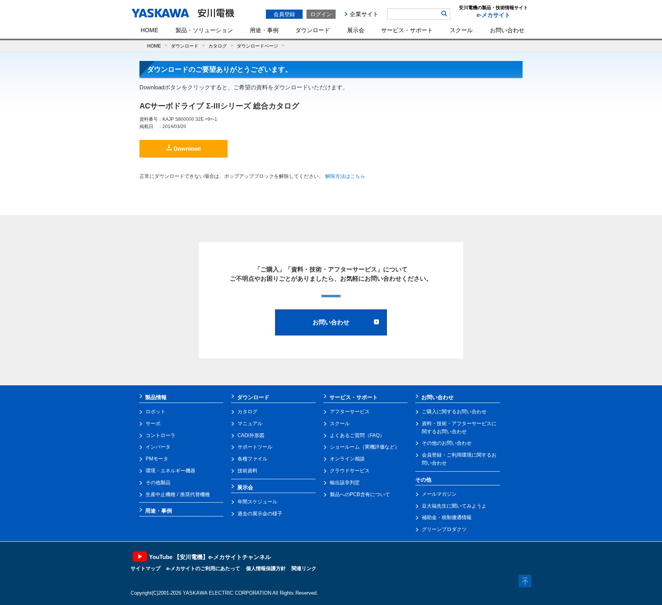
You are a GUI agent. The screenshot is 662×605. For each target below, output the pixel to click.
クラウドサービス (350, 470)
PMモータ (157, 459)
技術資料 (247, 470)
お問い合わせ (507, 30)
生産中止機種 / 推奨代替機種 (178, 494)
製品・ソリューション (204, 30)
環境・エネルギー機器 (170, 470)
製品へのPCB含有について (360, 494)
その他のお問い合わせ (447, 443)
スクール (461, 30)
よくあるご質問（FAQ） (357, 435)
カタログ (217, 45)
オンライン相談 (347, 459)
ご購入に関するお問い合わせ (454, 411)
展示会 (355, 30)
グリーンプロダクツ (444, 529)
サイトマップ (146, 568)
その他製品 (158, 482)
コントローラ (160, 435)
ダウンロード (312, 30)
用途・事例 (264, 30)
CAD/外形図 (251, 435)
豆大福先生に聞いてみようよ (454, 506)
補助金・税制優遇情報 (447, 517)
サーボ (153, 423)
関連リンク (304, 568)
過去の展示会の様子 (260, 513)
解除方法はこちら (345, 176)
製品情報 (156, 397)
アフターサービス (350, 411)
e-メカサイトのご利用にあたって (203, 568)
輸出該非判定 (345, 482)
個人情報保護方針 (266, 568)
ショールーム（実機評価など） (365, 447)
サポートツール (255, 447)
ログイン (321, 14)
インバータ (158, 447)
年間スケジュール (257, 502)
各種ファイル (252, 459)
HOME (149, 30)
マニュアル (250, 423)
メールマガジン (439, 494)
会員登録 (284, 14)
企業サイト (364, 14)
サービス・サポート (407, 30)
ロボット (156, 411)
